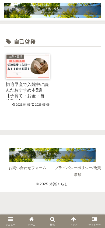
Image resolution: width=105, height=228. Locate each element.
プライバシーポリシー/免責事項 (78, 171)
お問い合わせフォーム (27, 168)
